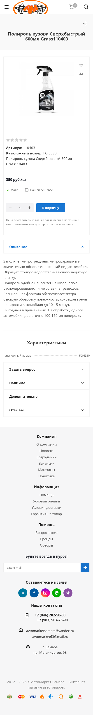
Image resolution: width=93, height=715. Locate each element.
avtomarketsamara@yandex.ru (50, 630)
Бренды (46, 539)
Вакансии (47, 463)
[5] (25, 140)
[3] (17, 140)
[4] (21, 140)
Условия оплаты (46, 501)
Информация (46, 486)
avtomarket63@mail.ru (50, 636)
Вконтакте (22, 592)
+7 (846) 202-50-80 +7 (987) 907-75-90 (50, 618)
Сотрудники (47, 457)
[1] (8, 140)
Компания (46, 436)
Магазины (46, 469)
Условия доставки (46, 507)
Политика (46, 476)
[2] (12, 140)
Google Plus (56, 592)
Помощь (46, 494)
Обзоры (46, 545)
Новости (46, 450)
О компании (46, 444)
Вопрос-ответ (46, 532)
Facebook (34, 592)
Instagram (45, 592)
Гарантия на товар (46, 513)
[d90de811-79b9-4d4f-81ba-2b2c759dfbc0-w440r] (46, 89)
